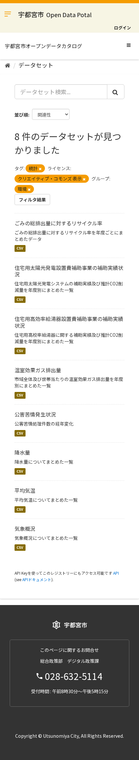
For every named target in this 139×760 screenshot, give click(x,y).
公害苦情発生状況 (35, 414)
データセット (35, 65)
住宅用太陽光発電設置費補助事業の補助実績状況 (69, 271)
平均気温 (25, 490)
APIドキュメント (36, 579)
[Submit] (115, 91)
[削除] (40, 168)
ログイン (122, 28)
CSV (19, 248)
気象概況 (25, 528)
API (116, 573)
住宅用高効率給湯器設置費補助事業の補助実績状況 (69, 322)
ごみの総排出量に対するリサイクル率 (58, 223)
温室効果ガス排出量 (38, 370)
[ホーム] (7, 65)
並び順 (21, 114)
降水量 (22, 452)
